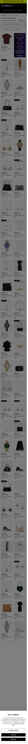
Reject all (13, 739)
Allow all (13, 735)
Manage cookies (13, 730)
